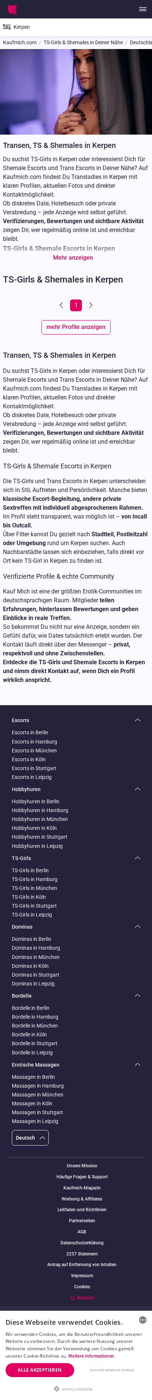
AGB (81, 1232)
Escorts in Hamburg (34, 742)
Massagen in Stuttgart (37, 1112)
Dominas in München (36, 957)
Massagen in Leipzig (35, 1121)
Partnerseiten (82, 1221)
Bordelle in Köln (29, 1034)
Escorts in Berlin (30, 732)
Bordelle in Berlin (30, 1008)
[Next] (90, 305)
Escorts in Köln (29, 759)
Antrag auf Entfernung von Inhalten (82, 1264)
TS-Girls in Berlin (30, 870)
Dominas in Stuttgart (35, 975)
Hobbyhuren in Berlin (35, 801)
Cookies (82, 1286)
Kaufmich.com (20, 42)
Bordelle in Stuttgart (35, 1043)
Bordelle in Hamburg (35, 1017)
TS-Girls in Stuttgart (34, 906)
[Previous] (62, 305)
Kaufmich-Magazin (82, 1188)
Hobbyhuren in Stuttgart (40, 837)
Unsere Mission (82, 1166)
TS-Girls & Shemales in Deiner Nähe (83, 42)
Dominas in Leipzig (33, 984)
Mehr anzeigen (73, 257)
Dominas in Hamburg (36, 948)
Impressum (82, 1275)
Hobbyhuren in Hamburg (40, 810)
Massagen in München (37, 1095)
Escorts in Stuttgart (34, 768)
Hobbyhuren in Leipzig (37, 846)
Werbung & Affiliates (82, 1199)
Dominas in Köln (30, 966)
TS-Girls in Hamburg (35, 879)
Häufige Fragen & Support (82, 1177)
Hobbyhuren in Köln (34, 828)
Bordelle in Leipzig (32, 1053)
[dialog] (76, 1355)
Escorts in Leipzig (32, 777)
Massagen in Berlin (33, 1077)
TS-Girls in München (34, 888)
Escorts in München (34, 750)
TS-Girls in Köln (29, 897)
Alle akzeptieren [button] (40, 1370)
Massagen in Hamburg (38, 1086)
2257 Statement (82, 1254)
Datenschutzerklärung (82, 1243)
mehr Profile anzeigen (76, 326)
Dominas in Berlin (31, 939)
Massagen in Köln (32, 1103)
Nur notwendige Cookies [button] (112, 1370)
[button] (76, 1388)
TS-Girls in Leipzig (32, 915)
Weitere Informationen (91, 1356)
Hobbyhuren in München (40, 819)
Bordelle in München (35, 1026)
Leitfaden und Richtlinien (82, 1209)
